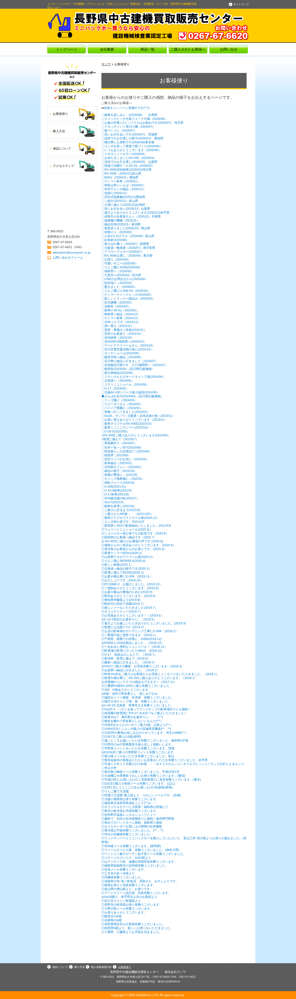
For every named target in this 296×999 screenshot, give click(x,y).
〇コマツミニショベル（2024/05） (125, 384)
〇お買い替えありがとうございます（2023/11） (134, 419)
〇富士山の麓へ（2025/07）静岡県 (125, 244)
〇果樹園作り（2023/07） (119, 443)
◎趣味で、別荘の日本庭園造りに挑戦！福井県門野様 (137, 818)
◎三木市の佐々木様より (118, 873)
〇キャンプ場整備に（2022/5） (122, 478)
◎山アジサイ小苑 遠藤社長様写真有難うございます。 (139, 861)
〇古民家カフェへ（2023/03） (122, 467)
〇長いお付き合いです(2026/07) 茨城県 (129, 134)
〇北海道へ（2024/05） (117, 380)
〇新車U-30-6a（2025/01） (120, 310)
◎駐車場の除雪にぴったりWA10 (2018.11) (131, 650)
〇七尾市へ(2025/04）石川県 (121, 275)
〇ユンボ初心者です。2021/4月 (122, 521)
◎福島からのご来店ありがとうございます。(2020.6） (138, 545)
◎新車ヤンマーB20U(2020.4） (122, 553)
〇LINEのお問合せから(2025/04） (124, 279)
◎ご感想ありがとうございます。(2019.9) (130, 588)
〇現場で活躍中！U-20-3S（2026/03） (128, 165)
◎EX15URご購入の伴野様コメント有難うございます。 (138, 752)
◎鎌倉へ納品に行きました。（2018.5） (128, 662)
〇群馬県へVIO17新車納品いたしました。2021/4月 (136, 525)
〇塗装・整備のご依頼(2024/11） (124, 329)
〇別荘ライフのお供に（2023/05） (125, 459)
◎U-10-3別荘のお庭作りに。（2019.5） (128, 619)
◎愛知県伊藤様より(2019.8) (120, 600)
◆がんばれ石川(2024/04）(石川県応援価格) (131, 396)
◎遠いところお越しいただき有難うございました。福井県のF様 (144, 740)
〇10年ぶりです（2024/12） (120, 322)
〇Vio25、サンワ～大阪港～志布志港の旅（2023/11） (138, 415)
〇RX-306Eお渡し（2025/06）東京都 (126, 255)
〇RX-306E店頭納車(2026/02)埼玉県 (126, 169)
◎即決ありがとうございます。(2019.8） (129, 596)
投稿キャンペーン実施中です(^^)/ (127, 108)
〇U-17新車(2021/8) (115, 494)
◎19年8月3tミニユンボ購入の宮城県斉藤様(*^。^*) (136, 728)
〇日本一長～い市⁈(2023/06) (121, 447)
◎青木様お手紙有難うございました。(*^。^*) (132, 830)
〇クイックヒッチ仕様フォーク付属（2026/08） (134, 118)
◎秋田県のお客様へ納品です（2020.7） (128, 537)
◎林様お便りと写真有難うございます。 (128, 885)
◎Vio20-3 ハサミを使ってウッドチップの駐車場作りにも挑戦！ (146, 709)
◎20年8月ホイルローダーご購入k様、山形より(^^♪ (136, 725)
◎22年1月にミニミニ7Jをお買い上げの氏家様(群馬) (137, 787)
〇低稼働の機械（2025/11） (120, 220)
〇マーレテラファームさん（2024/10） (128, 345)
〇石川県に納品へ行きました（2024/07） (129, 361)
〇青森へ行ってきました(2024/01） (125, 412)
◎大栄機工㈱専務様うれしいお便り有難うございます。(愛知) (143, 775)
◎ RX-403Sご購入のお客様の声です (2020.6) (132, 541)
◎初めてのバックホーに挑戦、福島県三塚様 (131, 822)
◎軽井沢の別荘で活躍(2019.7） (123, 603)
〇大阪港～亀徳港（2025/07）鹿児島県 (128, 247)
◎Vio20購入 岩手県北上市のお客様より (129, 896)
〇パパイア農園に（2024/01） (122, 408)
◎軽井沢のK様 (111, 916)
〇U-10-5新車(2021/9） (117, 490)
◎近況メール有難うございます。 (124, 869)
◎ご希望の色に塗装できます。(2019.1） (129, 635)
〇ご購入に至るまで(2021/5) (120, 510)
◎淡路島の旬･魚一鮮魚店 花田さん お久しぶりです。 (140, 881)
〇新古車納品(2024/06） (118, 372)
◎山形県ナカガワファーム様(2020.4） (128, 557)
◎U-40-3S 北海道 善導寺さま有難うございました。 (137, 705)
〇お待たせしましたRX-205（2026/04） (128, 158)
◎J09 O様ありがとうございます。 (126, 689)
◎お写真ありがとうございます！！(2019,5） (132, 615)
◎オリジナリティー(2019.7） (121, 611)
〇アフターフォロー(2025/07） (122, 251)
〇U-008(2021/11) (113, 486)
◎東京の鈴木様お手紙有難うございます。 (130, 811)
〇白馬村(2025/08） (115, 240)
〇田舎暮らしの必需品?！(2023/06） (126, 451)
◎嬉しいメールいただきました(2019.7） (129, 607)
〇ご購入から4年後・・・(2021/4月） (127, 514)
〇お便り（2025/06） (116, 259)
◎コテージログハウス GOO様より (126, 857)
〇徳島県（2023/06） (116, 455)
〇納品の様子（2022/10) (118, 471)
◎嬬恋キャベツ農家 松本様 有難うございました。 (137, 697)
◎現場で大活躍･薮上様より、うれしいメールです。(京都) (141, 795)
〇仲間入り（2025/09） (117, 232)
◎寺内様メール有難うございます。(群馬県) (131, 846)
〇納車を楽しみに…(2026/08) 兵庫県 (129, 115)
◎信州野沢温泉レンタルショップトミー (128, 814)
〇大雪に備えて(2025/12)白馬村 (123, 204)
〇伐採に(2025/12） (115, 193)
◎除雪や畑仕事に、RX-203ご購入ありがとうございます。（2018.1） (149, 678)
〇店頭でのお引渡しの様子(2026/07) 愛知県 (132, 138)
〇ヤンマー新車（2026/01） (120, 181)
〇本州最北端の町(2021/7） (120, 498)
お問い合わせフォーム (68, 257)
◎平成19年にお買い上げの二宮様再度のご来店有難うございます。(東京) (151, 779)
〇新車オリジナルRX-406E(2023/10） (127, 423)
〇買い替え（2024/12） (117, 326)
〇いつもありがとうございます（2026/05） (131, 150)
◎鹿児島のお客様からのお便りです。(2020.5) (133, 549)
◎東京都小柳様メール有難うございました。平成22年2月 (140, 771)
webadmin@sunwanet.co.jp (71, 252)
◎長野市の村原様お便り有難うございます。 (131, 904)
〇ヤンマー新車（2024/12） (120, 318)
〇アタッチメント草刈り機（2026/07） (128, 126)
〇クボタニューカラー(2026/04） (124, 154)
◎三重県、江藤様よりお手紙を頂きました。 (131, 932)
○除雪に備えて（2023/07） (120, 439)
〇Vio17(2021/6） (113, 502)
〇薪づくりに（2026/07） (119, 130)
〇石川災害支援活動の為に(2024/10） (127, 349)
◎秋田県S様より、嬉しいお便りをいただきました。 (137, 928)
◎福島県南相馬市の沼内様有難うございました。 (134, 865)
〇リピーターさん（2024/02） (122, 404)
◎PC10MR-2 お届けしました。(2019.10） (131, 584)
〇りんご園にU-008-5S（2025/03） (125, 290)
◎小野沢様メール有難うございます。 (127, 908)
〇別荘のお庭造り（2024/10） (122, 333)
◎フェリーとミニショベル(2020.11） (127, 529)
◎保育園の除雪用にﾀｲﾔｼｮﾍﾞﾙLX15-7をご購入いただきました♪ (143, 713)
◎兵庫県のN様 (111, 920)
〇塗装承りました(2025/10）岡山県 (125, 228)
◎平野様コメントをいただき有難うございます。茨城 (137, 748)
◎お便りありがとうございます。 (124, 912)
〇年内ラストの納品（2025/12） (123, 189)
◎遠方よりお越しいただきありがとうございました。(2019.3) (143, 623)
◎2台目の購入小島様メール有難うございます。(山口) (138, 783)
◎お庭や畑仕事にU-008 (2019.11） (126, 576)
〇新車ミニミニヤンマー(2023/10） (125, 427)
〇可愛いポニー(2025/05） (119, 263)
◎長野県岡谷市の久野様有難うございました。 (133, 924)
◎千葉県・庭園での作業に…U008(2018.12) (131, 639)
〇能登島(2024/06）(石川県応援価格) (126, 369)
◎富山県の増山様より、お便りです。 (127, 889)
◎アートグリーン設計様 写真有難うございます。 (136, 893)
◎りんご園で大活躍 (115, 791)
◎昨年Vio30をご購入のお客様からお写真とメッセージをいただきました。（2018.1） (160, 674)
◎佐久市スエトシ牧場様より (121, 900)
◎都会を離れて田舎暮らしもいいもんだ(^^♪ (131, 721)
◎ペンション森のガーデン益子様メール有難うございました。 (143, 854)
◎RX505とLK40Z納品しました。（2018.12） (132, 643)
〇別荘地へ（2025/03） (117, 283)
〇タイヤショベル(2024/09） (121, 353)
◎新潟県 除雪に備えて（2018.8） (125, 658)
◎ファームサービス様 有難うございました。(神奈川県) (140, 850)
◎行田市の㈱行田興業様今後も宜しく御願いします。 (137, 744)
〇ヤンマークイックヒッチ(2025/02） (127, 294)
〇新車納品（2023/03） (117, 463)
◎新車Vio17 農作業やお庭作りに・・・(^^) (132, 717)
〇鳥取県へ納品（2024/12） (120, 314)
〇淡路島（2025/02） (116, 306)
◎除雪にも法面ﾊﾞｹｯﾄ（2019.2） (123, 627)
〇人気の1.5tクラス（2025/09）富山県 (127, 236)
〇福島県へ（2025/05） (117, 271)
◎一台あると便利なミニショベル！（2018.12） (134, 646)
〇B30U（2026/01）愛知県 (119, 177)
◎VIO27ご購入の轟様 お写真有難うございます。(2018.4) (141, 666)
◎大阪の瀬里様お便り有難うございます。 (130, 799)
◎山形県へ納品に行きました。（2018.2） (130, 670)
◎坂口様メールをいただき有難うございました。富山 (137, 756)
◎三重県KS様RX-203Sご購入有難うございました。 (136, 685)
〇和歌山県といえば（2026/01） (123, 185)
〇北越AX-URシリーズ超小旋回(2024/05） (130, 392)
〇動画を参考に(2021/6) (117, 506)
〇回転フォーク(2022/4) (117, 482)
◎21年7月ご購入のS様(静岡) (121, 736)
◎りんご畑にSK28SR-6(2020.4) (123, 560)
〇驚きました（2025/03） (119, 286)
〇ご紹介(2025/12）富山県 (119, 201)
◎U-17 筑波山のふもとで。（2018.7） (129, 654)
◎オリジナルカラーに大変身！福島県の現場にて (134, 807)
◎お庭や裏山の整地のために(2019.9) (127, 592)
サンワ (106, 64)
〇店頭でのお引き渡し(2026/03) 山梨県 (129, 161)
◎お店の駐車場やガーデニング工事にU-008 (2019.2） (139, 631)
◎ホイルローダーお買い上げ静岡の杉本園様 (131, 826)
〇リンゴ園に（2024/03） (119, 400)
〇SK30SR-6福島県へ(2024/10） (123, 341)
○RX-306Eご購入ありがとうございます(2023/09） (135, 435)
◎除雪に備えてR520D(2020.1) (122, 572)
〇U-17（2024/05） (114, 388)
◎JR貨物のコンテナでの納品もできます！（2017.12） (139, 682)
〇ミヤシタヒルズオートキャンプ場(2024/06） (133, 376)
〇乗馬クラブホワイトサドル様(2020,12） (130, 517)
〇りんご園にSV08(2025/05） (121, 267)
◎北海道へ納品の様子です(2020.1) (125, 568)
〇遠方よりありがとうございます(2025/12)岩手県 (135, 212)
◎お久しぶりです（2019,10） (122, 580)
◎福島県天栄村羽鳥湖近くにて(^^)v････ (129, 803)
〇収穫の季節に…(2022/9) (119, 474)
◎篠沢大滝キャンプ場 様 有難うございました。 (136, 701)
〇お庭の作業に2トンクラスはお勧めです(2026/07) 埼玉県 (142, 122)
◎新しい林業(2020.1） (117, 564)
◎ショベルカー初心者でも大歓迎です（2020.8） (135, 533)
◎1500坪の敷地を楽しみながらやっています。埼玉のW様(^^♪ (144, 732)
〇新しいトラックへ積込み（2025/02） (128, 298)
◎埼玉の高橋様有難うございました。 (127, 834)
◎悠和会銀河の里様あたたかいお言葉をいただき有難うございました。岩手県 (154, 760)
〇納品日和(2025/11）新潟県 (121, 224)
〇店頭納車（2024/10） (117, 337)
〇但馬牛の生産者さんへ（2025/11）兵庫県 (131, 216)
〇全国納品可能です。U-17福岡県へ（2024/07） (134, 365)
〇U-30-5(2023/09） (115, 431)
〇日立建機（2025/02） (117, 302)
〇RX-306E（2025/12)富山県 (121, 173)
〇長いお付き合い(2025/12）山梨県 (125, 208)
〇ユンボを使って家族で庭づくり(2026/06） (131, 146)
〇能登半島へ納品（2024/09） (122, 357)
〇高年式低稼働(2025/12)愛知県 (123, 197)
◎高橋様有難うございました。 (122, 877)
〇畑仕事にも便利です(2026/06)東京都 (127, 142)
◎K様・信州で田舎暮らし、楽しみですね (129, 693)
